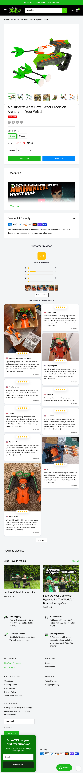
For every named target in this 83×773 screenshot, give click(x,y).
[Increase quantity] (30, 150)
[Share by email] (21, 122)
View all (75, 561)
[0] (77, 10)
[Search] (64, 10)
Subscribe (8, 728)
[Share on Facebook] (9, 122)
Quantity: (11, 150)
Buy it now (58, 158)
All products (15, 19)
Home (6, 19)
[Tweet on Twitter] (17, 122)
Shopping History (52, 685)
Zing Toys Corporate (12, 663)
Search (48, 663)
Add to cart (24, 158)
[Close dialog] (33, 738)
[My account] (72, 10)
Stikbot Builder (10, 668)
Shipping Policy (10, 685)
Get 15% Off (18, 764)
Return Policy (9, 688)
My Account (50, 667)
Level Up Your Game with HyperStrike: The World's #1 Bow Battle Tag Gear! (59, 599)
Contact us (8, 681)
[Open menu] (5, 10)
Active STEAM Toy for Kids (20, 592)
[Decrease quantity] (19, 150)
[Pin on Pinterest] (13, 122)
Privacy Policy (10, 692)
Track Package (51, 681)
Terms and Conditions (13, 696)
